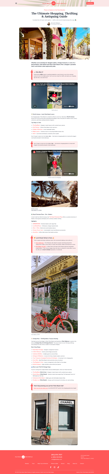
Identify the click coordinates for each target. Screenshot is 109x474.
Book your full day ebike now (41, 388)
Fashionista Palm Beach (39, 378)
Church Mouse (36, 374)
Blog (68, 463)
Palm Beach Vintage (38, 349)
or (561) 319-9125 (56, 457)
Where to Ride (54, 463)
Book (90, 3)
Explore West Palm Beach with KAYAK (85, 472)
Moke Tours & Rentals (43, 463)
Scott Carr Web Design (48, 472)
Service (62, 463)
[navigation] (54, 3)
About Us (75, 463)
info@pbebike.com (56, 459)
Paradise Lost (36, 380)
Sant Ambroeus (40, 243)
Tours (33, 463)
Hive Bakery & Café (41, 246)
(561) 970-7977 (56, 455)
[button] (16, 3)
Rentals (27, 463)
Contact (82, 463)
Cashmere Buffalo (37, 354)
